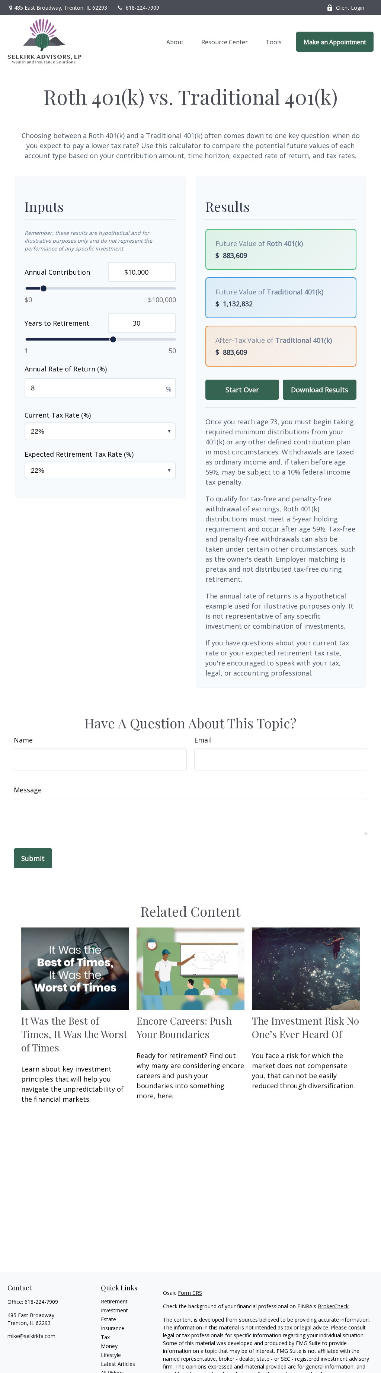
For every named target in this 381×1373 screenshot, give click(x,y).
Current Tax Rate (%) (58, 415)
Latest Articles (118, 1363)
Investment (114, 1310)
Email (203, 739)
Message (28, 789)
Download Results (319, 389)
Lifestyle (111, 1354)
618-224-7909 (142, 7)
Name (23, 739)
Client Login (350, 7)
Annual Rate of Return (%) (66, 368)
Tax (105, 1337)
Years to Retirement (57, 323)
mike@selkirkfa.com (31, 1336)
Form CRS (190, 1292)
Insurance (112, 1328)
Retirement (114, 1301)
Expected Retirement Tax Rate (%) (79, 454)
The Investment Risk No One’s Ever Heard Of (305, 1027)
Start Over (242, 389)
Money (109, 1346)
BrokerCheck (333, 1306)
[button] (175, 42)
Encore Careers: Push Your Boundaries (184, 1027)
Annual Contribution (57, 272)
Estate (108, 1319)
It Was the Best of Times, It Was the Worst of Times (74, 1034)
